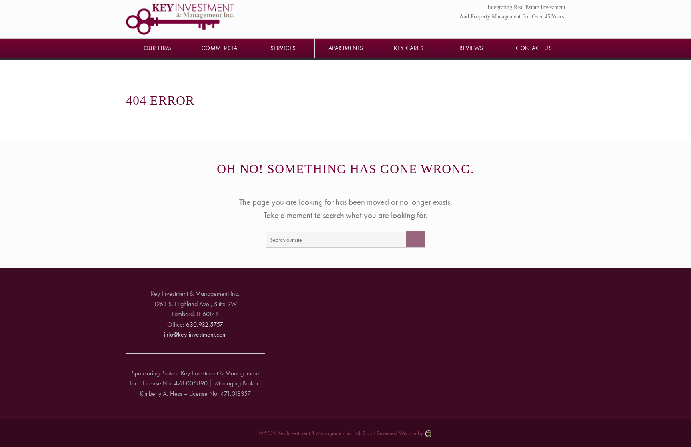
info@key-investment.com (195, 334)
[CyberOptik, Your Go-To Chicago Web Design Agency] (428, 433)
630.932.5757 (204, 324)
